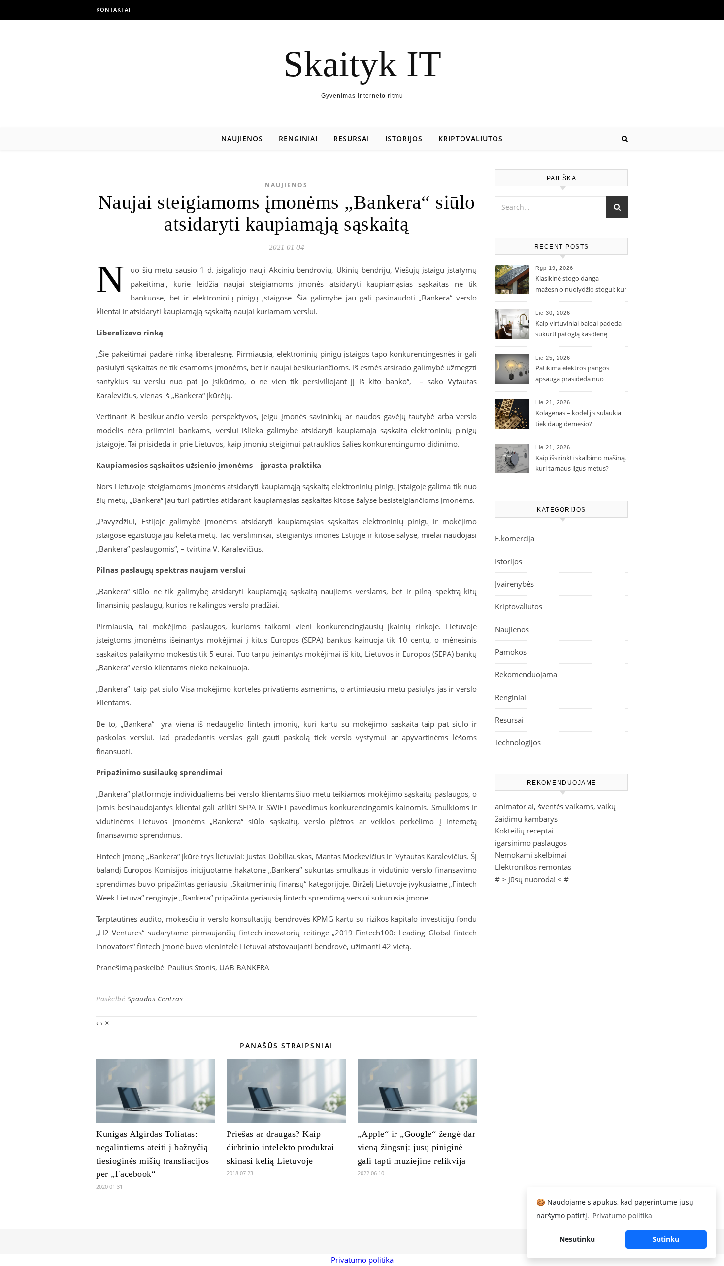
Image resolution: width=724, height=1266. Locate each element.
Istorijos (404, 138)
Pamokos (511, 652)
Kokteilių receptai (524, 830)
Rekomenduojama (526, 674)
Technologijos (518, 742)
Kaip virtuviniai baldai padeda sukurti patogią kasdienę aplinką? (578, 329)
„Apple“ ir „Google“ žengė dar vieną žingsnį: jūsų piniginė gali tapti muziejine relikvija (417, 1147)
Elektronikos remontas (533, 867)
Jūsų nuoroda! (532, 879)
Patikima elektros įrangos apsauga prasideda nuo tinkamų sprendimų (572, 374)
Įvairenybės (514, 584)
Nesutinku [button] (577, 1239)
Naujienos (242, 138)
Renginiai (298, 138)
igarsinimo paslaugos (531, 843)
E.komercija (514, 538)
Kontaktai (113, 9)
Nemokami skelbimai (531, 855)
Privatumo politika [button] (622, 1215)
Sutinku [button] (666, 1239)
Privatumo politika (362, 1260)
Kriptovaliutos (470, 138)
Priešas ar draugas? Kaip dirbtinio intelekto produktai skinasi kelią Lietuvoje (280, 1147)
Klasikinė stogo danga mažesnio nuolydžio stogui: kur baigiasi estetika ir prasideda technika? (580, 285)
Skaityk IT (362, 63)
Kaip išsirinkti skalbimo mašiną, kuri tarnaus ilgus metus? (580, 463)
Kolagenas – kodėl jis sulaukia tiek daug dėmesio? (578, 418)
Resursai (351, 138)
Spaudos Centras (155, 998)
